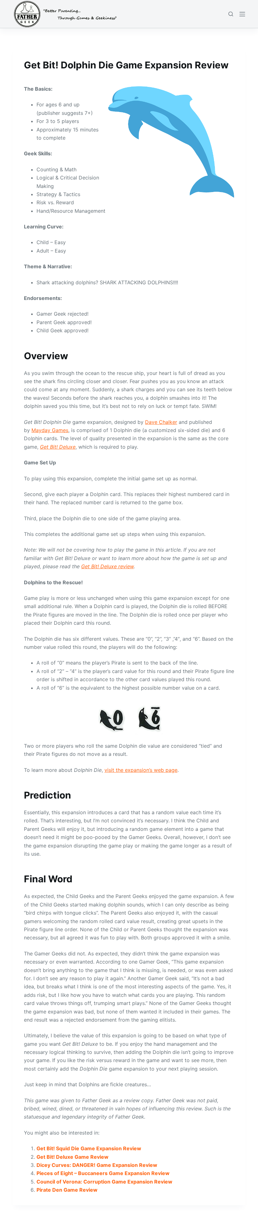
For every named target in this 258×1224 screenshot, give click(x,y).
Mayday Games (49, 430)
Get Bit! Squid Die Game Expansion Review (88, 1148)
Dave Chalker (161, 422)
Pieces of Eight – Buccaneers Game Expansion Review (103, 1173)
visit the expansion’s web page (140, 770)
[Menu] (242, 14)
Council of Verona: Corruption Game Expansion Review (104, 1182)
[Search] (230, 14)
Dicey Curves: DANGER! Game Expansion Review (96, 1165)
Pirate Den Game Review (67, 1190)
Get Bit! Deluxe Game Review (72, 1157)
